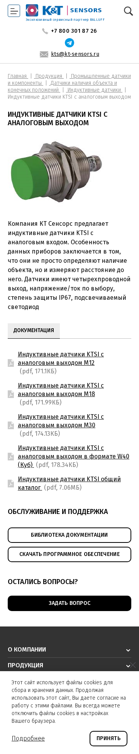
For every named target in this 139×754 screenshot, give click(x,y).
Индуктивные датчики (94, 90)
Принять (108, 738)
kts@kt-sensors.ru (75, 54)
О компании (27, 649)
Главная (18, 76)
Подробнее (28, 738)
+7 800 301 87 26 (74, 31)
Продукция (49, 76)
